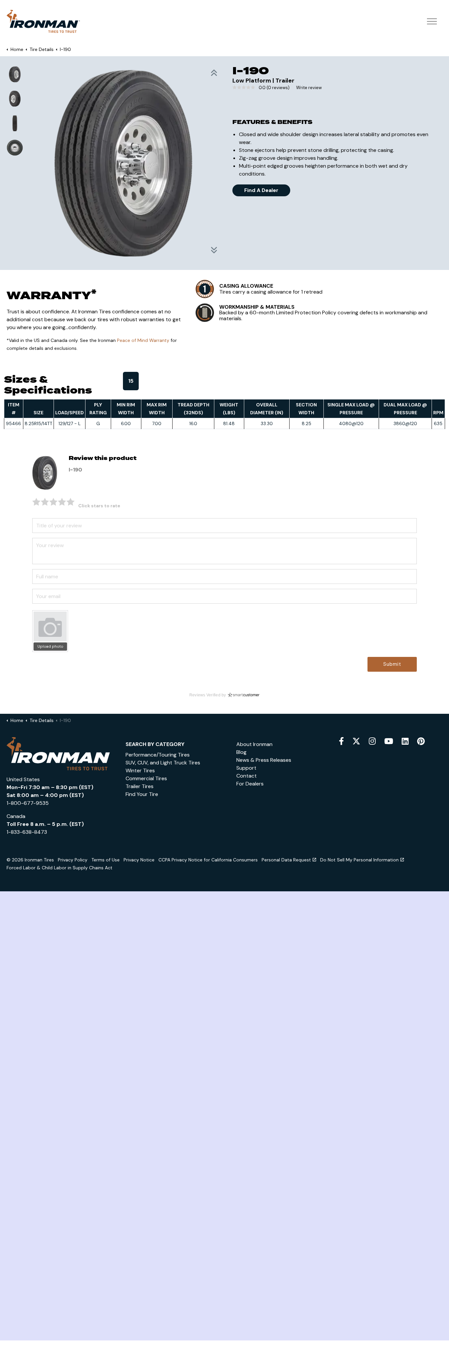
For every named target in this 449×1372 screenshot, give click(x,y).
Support (246, 767)
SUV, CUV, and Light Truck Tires (163, 762)
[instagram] (372, 741)
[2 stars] (45, 502)
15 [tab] (130, 380)
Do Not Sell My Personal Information (359, 860)
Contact (246, 775)
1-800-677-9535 (28, 803)
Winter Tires (140, 770)
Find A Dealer (261, 190)
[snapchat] (405, 741)
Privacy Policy (72, 860)
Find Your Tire (142, 794)
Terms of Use (105, 860)
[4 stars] (62, 502)
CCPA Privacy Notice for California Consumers (208, 860)
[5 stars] (70, 502)
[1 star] (36, 502)
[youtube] (388, 741)
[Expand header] (431, 21)
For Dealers (250, 783)
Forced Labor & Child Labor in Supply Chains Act (59, 868)
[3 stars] (53, 502)
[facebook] (341, 741)
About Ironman (254, 744)
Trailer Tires (140, 786)
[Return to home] (58, 753)
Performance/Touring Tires (158, 754)
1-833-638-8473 (27, 832)
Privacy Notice (139, 860)
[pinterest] (421, 741)
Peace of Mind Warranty (143, 340)
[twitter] (356, 741)
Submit (392, 664)
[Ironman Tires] (43, 21)
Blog (241, 752)
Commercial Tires (146, 778)
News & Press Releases (263, 760)
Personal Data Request (286, 860)
